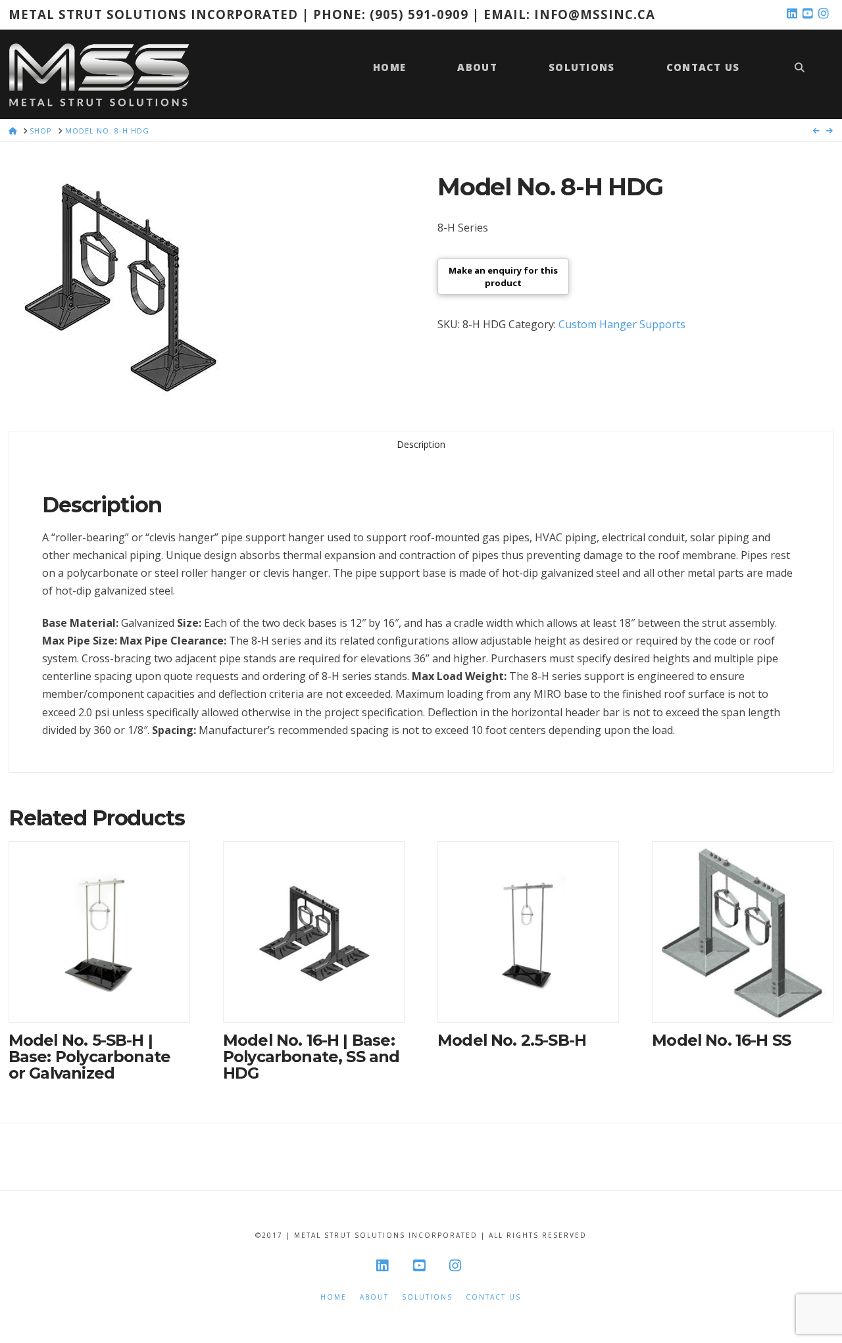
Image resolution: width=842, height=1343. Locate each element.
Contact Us (493, 1297)
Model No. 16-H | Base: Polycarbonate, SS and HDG (311, 1057)
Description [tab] (421, 444)
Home (333, 1297)
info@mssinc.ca (594, 14)
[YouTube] (810, 13)
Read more (99, 998)
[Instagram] (825, 13)
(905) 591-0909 (419, 14)
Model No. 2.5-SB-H (511, 1040)
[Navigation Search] (799, 74)
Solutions (427, 1297)
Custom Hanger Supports (621, 324)
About (374, 1297)
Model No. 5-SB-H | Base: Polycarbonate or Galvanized (89, 1057)
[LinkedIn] (794, 13)
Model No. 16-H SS (721, 1040)
